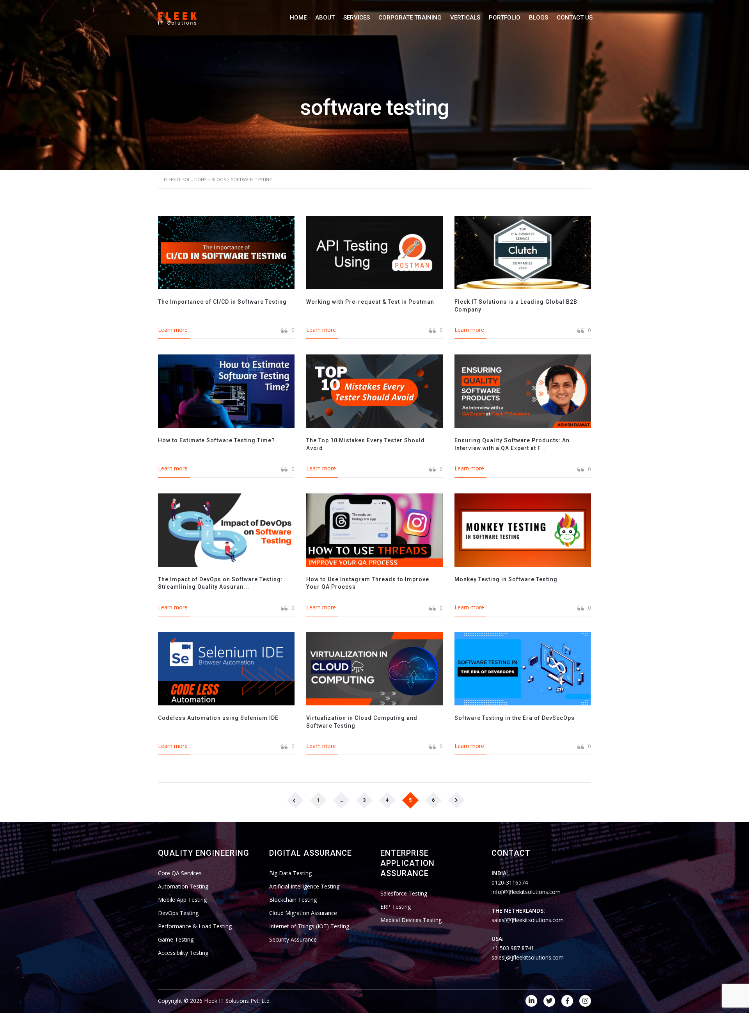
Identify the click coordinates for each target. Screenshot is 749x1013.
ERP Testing (395, 906)
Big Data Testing (290, 873)
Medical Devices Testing (411, 920)
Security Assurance (293, 939)
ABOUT (325, 17)
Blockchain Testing (293, 899)
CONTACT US (575, 17)
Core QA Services (180, 873)
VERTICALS (465, 17)
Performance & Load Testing (195, 926)
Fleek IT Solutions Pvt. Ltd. (237, 1000)
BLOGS (538, 17)
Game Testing (175, 939)
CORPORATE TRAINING (410, 17)
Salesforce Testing (403, 893)
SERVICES (356, 17)
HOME (298, 17)
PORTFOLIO (504, 17)
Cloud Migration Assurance (303, 913)
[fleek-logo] (177, 17)
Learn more (173, 329)
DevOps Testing (178, 913)
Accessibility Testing (183, 952)
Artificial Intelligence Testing (304, 886)
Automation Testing (183, 886)
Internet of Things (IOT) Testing (309, 926)
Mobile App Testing (182, 899)
